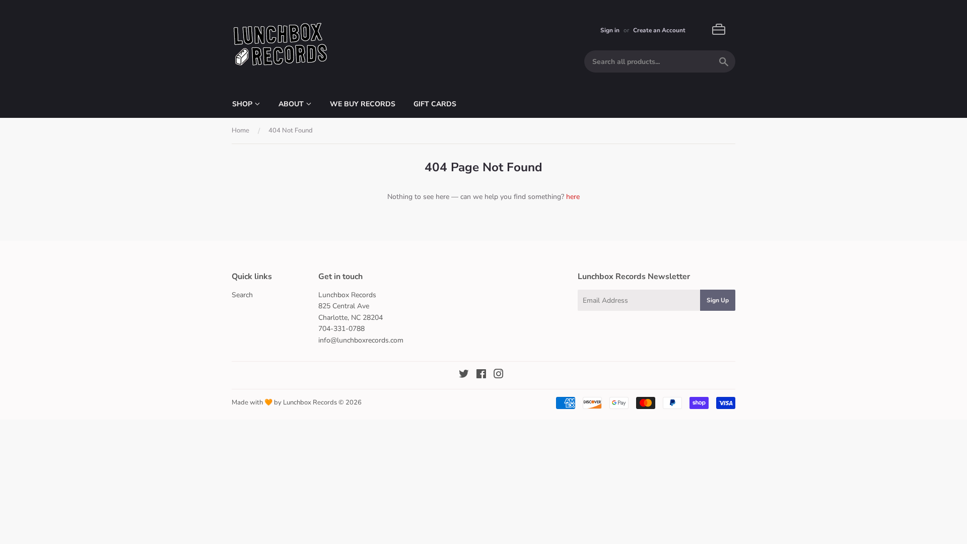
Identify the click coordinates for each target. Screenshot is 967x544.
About (292, 104)
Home (240, 130)
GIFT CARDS (434, 104)
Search (242, 295)
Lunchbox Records (310, 402)
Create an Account (659, 30)
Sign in (609, 30)
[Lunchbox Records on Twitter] (464, 375)
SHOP (243, 104)
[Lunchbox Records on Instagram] (499, 375)
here (573, 196)
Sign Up (718, 300)
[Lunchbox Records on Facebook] (481, 375)
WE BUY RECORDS (362, 104)
